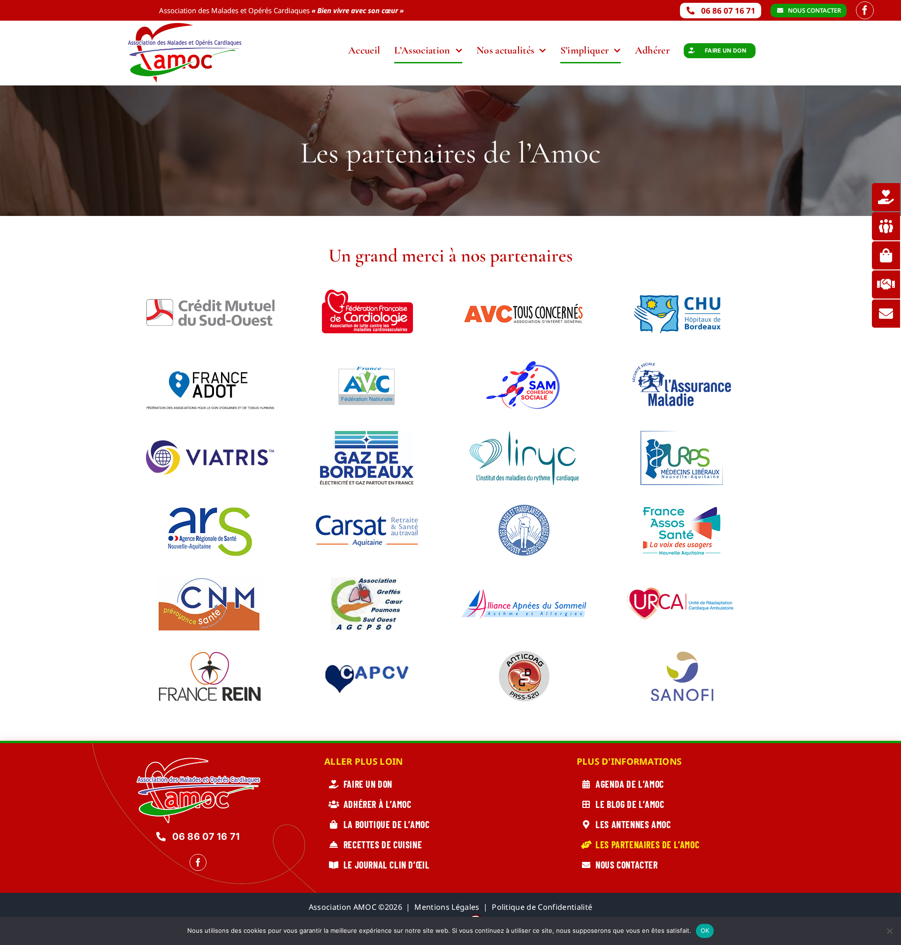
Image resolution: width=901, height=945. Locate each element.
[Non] (889, 931)
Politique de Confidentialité (542, 907)
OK (705, 930)
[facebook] (865, 10)
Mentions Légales (446, 907)
